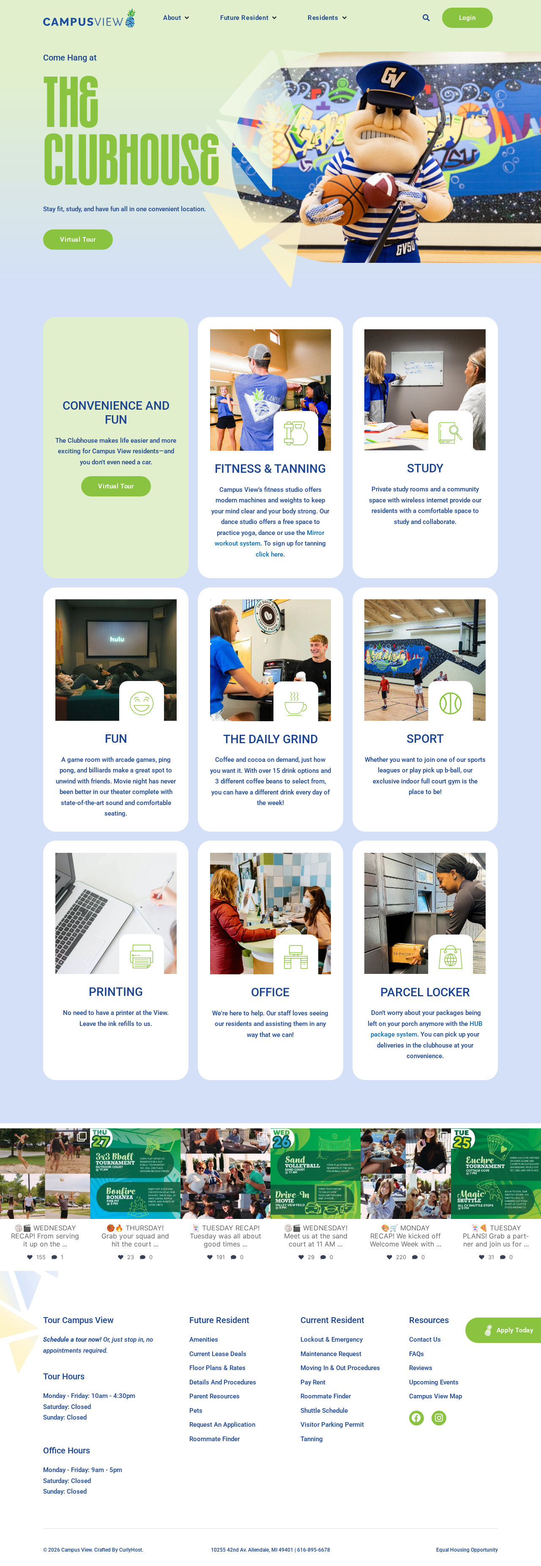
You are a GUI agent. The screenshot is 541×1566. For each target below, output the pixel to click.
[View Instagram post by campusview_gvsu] (82, 1211)
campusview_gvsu (44, 1136)
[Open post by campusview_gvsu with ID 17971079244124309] (225, 1173)
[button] (177, 18)
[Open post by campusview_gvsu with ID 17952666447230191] (135, 1173)
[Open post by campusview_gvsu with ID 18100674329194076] (496, 1173)
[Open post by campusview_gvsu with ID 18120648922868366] (45, 1173)
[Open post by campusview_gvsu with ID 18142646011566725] (315, 1173)
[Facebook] (416, 1418)
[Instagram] (439, 1418)
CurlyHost (130, 1550)
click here (269, 554)
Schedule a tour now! (72, 1339)
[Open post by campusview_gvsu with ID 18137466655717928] (406, 1173)
